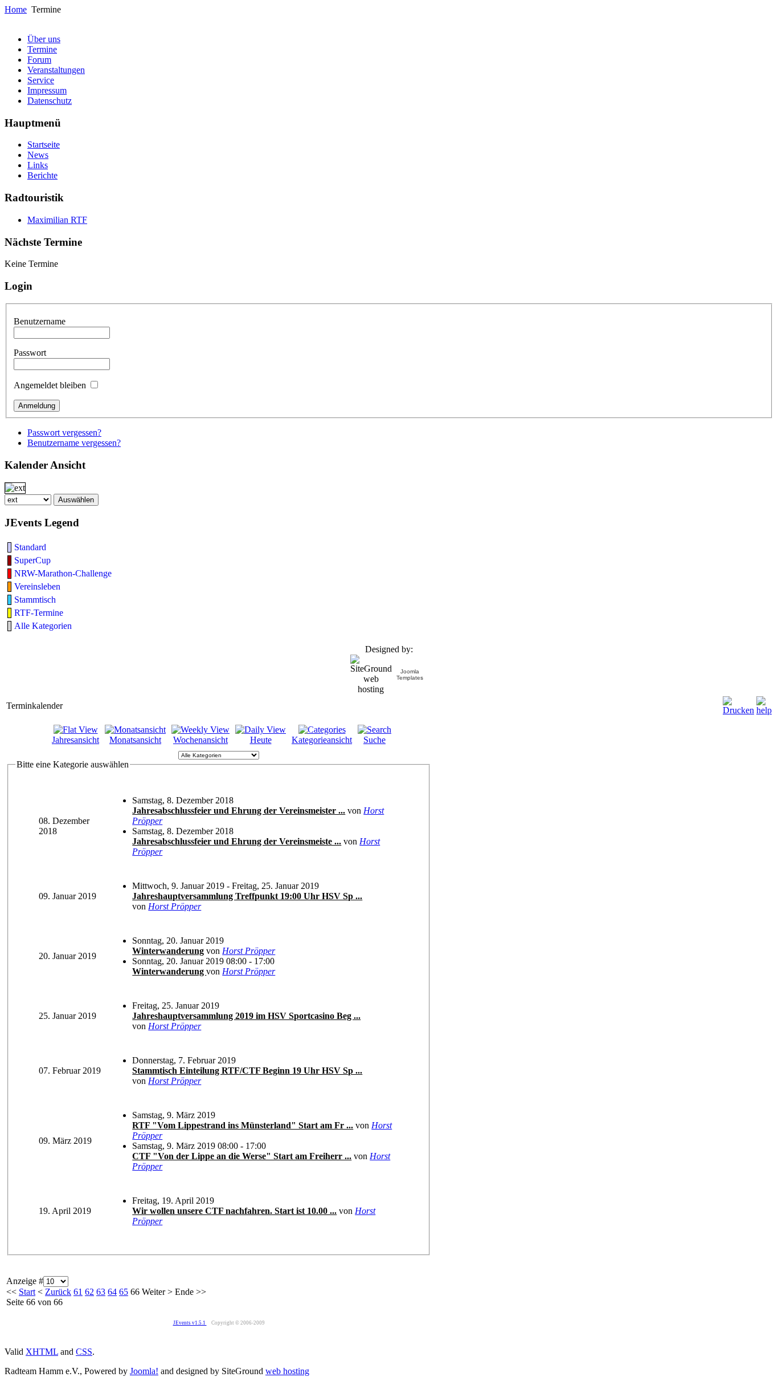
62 (89, 1292)
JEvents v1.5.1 (190, 1323)
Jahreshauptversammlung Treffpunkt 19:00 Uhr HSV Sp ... (247, 896)
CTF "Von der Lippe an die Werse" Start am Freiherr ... (241, 1156)
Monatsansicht (135, 740)
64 (112, 1292)
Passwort (30, 353)
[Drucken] (738, 703)
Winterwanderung (168, 951)
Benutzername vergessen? (74, 443)
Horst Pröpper (174, 906)
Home (16, 9)
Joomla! (144, 1371)
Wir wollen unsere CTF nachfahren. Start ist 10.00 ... (234, 1211)
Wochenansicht (200, 740)
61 (78, 1292)
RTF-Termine (38, 613)
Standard (30, 547)
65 (123, 1292)
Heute (261, 740)
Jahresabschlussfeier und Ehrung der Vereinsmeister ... (238, 810)
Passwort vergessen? (64, 432)
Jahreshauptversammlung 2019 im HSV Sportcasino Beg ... (246, 1016)
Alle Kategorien (43, 626)
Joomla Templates (409, 674)
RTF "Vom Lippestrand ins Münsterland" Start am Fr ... (242, 1125)
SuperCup (32, 560)
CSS (84, 1351)
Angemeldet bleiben (50, 385)
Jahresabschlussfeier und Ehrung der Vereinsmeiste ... (236, 841)
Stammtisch (35, 599)
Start (27, 1292)
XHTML (42, 1351)
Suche (374, 740)
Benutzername (39, 321)
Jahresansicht (75, 740)
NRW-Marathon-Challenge (63, 573)
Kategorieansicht (322, 740)
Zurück (58, 1292)
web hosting (287, 1371)
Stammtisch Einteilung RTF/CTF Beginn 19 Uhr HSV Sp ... (247, 1070)
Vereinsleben (37, 586)
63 (100, 1292)
